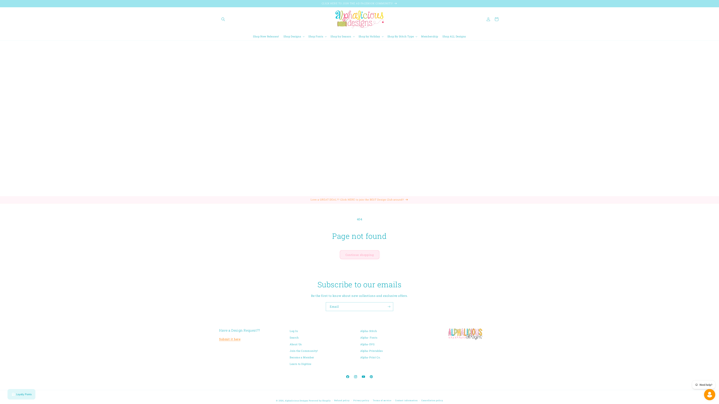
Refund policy (342, 400)
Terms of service (382, 400)
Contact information (406, 400)
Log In (294, 331)
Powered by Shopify (320, 400)
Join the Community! (304, 351)
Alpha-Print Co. (370, 357)
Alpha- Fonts (368, 337)
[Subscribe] (389, 306)
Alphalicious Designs (296, 400)
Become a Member (302, 357)
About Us (296, 344)
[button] (223, 19)
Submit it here (229, 339)
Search (294, 337)
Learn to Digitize (300, 364)
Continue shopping (359, 255)
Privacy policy (361, 400)
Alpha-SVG (367, 344)
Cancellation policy (432, 400)
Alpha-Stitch (368, 331)
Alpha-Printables (371, 351)
